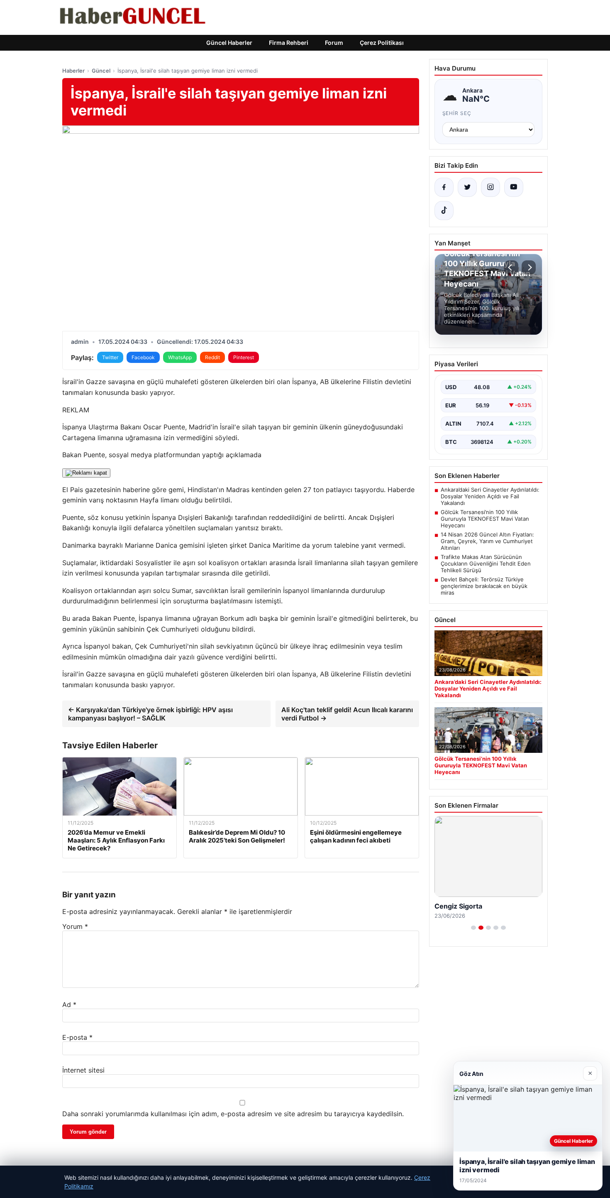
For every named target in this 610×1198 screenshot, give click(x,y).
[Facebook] (444, 187)
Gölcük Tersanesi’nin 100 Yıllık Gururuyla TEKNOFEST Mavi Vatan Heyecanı (485, 519)
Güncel (101, 70)
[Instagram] (490, 187)
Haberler (73, 70)
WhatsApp (180, 357)
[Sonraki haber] (529, 267)
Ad (69, 1004)
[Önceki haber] (511, 267)
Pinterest (243, 357)
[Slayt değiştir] (473, 928)
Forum (334, 42)
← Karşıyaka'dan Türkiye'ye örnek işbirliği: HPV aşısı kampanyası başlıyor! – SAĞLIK (150, 714)
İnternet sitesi (83, 1070)
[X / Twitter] (467, 187)
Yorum (75, 926)
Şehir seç (457, 113)
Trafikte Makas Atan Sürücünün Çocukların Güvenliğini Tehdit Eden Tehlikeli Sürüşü (486, 563)
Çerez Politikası (382, 42)
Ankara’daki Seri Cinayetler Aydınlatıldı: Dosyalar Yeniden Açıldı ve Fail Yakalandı (490, 496)
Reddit (212, 357)
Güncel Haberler (229, 42)
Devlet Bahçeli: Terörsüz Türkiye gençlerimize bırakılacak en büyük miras (484, 586)
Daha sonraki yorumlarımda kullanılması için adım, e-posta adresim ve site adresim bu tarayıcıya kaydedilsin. (233, 1114)
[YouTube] (513, 187)
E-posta (77, 1037)
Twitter (110, 357)
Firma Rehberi (288, 42)
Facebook (143, 357)
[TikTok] (444, 210)
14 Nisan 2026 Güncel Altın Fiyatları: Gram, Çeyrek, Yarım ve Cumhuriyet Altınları (487, 541)
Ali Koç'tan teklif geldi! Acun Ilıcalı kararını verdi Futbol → (347, 714)
